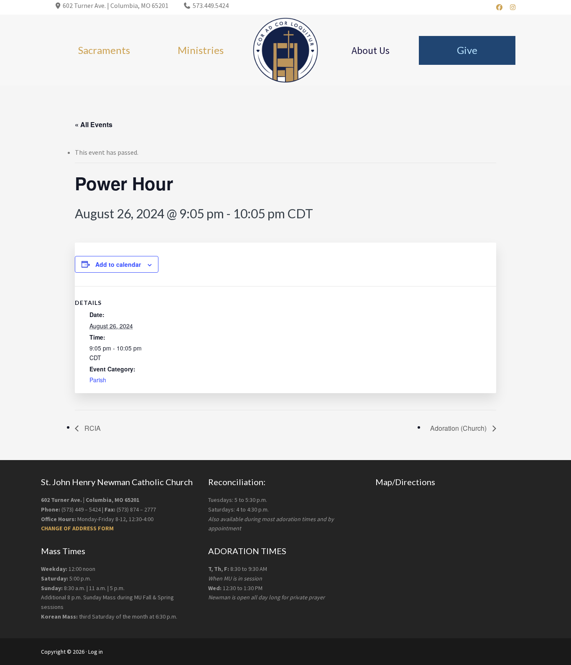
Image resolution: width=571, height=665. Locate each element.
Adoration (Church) (459, 428)
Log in (95, 651)
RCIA (92, 428)
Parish (97, 380)
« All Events (93, 124)
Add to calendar (118, 264)
